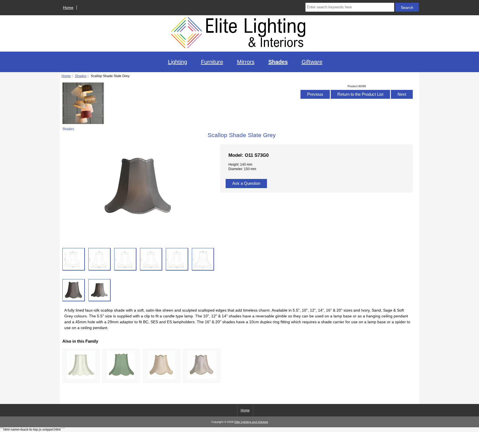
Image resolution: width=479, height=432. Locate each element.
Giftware (312, 62)
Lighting (177, 62)
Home (68, 7)
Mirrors (245, 62)
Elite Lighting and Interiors (251, 421)
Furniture (212, 62)
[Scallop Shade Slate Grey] (73, 259)
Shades (80, 76)
